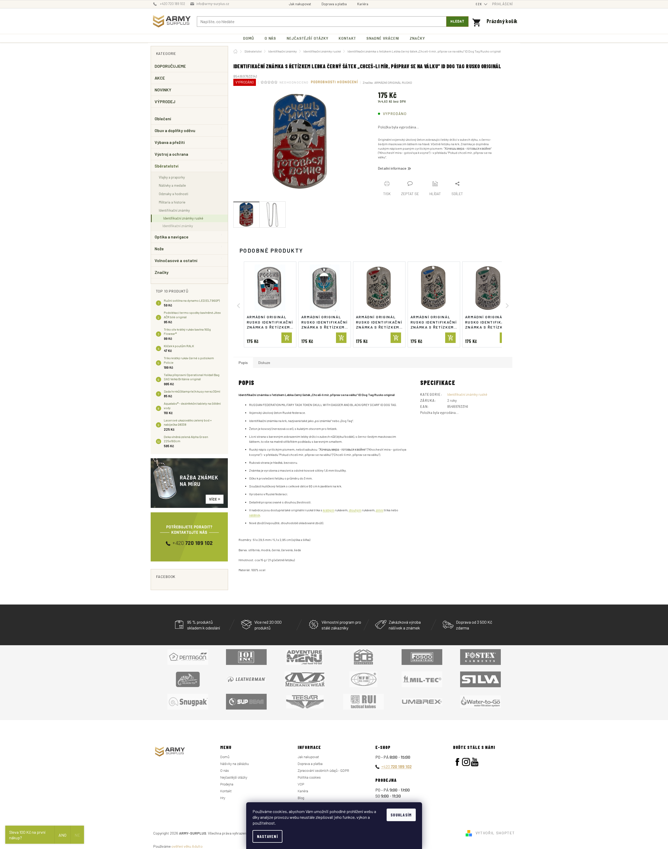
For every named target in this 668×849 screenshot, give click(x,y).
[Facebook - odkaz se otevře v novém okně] (457, 762)
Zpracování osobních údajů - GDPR (323, 771)
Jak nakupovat (300, 4)
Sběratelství (167, 165)
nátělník (254, 515)
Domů (224, 757)
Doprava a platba (334, 4)
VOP (301, 784)
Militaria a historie (172, 202)
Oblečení (163, 118)
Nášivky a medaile (172, 185)
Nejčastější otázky (233, 777)
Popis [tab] (243, 362)
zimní (379, 510)
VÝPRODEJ (165, 101)
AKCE (160, 77)
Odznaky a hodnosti (173, 193)
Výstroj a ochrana (171, 154)
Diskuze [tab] (264, 362)
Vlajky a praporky (172, 177)
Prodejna (226, 784)
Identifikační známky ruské (183, 218)
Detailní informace (392, 168)
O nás (224, 771)
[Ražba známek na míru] (189, 483)
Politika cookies (309, 777)
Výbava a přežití (170, 142)
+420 (396, 766)
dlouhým (355, 510)
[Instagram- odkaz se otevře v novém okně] (466, 762)
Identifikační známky (174, 210)
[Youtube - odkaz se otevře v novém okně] (474, 762)
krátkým (328, 510)
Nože (159, 248)
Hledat (457, 21)
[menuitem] (248, 38)
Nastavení (267, 836)
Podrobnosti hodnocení (334, 82)
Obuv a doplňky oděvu (175, 130)
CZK (479, 4)
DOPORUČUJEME (170, 66)
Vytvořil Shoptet (495, 832)
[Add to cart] (286, 337)
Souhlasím (401, 814)
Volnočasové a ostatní (176, 260)
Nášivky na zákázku (234, 764)
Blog (301, 798)
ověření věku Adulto (187, 846)
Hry (222, 798)
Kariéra (362, 4)
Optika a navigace (171, 236)
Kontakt (226, 791)
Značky (162, 272)
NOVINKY (163, 89)
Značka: (387, 82)
